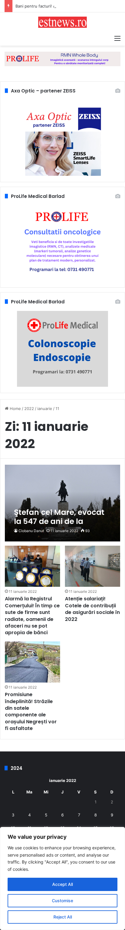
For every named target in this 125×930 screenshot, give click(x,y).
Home (14, 408)
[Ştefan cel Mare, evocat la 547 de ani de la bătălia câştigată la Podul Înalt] (62, 503)
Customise (62, 900)
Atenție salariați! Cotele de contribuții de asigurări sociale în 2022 (92, 608)
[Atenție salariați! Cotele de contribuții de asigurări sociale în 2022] (92, 566)
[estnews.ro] (62, 22)
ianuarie (44, 408)
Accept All (62, 884)
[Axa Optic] (62, 58)
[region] (62, 878)
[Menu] (117, 38)
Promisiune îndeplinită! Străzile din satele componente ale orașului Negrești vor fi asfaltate (31, 711)
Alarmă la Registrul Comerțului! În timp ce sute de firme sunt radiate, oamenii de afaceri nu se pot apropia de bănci (32, 615)
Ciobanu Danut (31, 530)
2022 (29, 408)
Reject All (62, 916)
